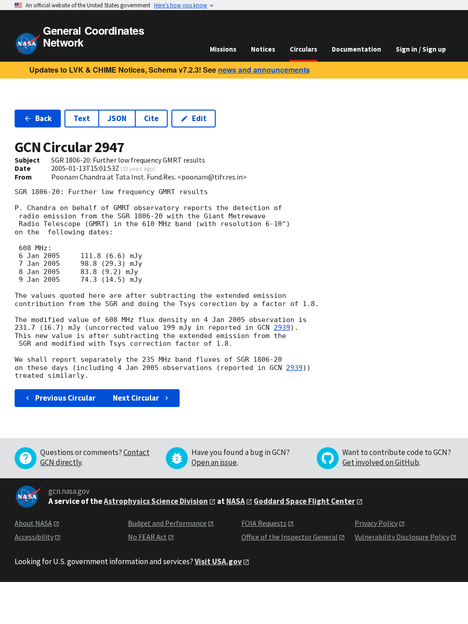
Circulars (303, 49)
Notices (263, 49)
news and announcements (264, 69)
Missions (223, 49)
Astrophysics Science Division (156, 501)
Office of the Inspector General (289, 536)
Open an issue (214, 462)
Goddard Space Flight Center (304, 501)
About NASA (33, 523)
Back (43, 118)
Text (82, 118)
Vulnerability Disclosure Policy (402, 536)
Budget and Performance (167, 523)
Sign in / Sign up (421, 49)
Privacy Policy (376, 523)
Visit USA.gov (218, 561)
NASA (235, 501)
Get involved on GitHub (380, 462)
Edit (199, 118)
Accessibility (34, 536)
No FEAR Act (147, 536)
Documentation (356, 49)
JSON (117, 118)
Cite (151, 118)
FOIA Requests (264, 523)
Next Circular (136, 398)
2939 (282, 327)
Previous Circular (65, 398)
